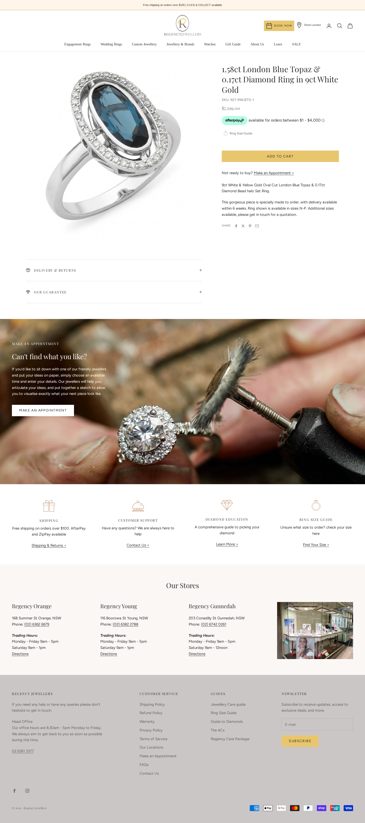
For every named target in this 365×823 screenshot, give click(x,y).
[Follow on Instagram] (27, 790)
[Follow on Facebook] (14, 790)
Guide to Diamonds (227, 721)
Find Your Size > (316, 544)
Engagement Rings (77, 44)
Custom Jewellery (144, 44)
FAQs (144, 764)
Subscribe (300, 741)
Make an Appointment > (274, 173)
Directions (20, 654)
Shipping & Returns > (49, 545)
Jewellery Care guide (228, 704)
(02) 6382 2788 (125, 624)
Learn (278, 44)
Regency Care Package (230, 739)
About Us (257, 44)
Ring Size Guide (223, 713)
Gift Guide (233, 44)
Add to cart (280, 156)
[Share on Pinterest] (250, 226)
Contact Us (149, 773)
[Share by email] (257, 226)
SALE (296, 44)
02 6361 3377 (23, 751)
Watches (210, 44)
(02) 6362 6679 (36, 624)
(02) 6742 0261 (213, 624)
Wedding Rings (111, 44)
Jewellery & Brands (180, 44)
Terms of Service (153, 739)
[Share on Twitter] (243, 226)
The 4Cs (217, 730)
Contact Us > (138, 545)
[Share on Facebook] (236, 226)
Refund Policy (151, 713)
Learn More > (227, 544)
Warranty (147, 721)
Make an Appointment (43, 410)
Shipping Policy (152, 704)
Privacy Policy (151, 730)
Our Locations (151, 747)
